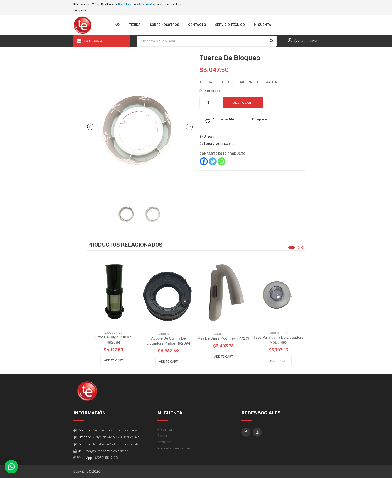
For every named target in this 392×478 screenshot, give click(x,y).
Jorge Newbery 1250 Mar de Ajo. (116, 437)
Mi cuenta (164, 429)
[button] (291, 247)
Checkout (164, 442)
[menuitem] (117, 25)
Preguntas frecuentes (173, 448)
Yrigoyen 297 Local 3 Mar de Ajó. (116, 430)
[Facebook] (204, 161)
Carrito (162, 436)
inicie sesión (145, 4)
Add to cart (243, 102)
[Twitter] (213, 161)
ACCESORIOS (225, 143)
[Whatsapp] (221, 161)
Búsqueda (271, 41)
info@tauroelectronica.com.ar (106, 451)
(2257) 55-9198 (306, 41)
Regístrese (125, 4)
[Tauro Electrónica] (83, 25)
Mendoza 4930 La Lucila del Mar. (116, 444)
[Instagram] (257, 432)
